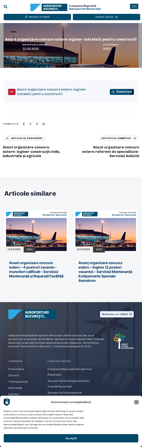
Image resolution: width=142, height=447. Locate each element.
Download (124, 91)
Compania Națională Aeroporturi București (70, 371)
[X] (30, 124)
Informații (15, 388)
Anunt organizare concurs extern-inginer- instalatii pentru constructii (52, 91)
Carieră (13, 375)
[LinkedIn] (43, 124)
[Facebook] (23, 124)
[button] (136, 402)
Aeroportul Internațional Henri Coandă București (69, 383)
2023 (106, 49)
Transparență (18, 381)
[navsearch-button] (5, 7)
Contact (13, 394)
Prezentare (16, 369)
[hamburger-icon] (134, 6)
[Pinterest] (37, 124)
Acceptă (71, 438)
